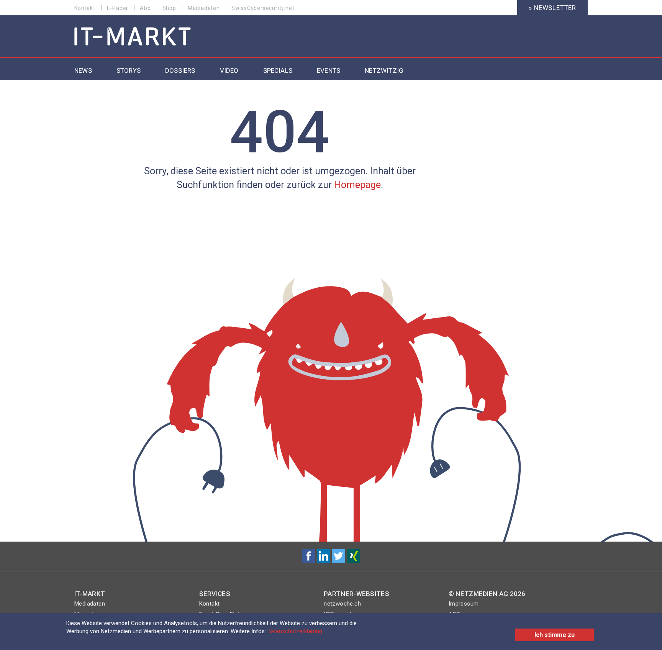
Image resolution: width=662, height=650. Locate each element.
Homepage (357, 184)
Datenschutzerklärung (294, 631)
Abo (145, 8)
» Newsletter (552, 7)
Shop (169, 8)
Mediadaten (204, 8)
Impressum (464, 603)
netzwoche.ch (342, 603)
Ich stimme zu (554, 635)
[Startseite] (132, 37)
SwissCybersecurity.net (263, 8)
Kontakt (84, 8)
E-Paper (118, 8)
